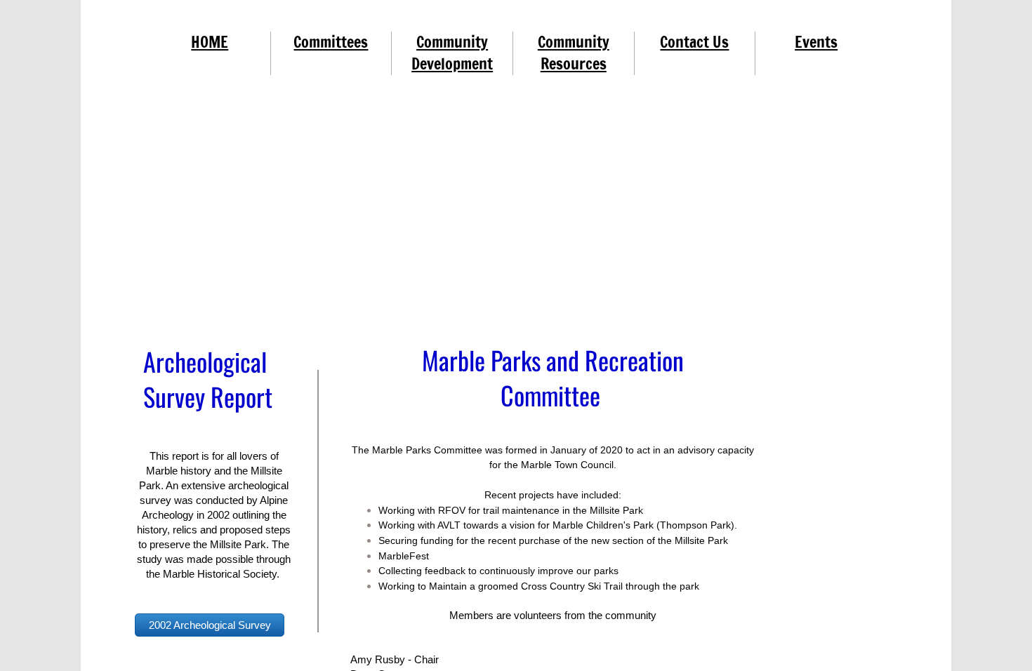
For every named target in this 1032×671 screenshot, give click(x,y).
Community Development (452, 52)
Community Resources (573, 52)
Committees (330, 42)
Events (816, 42)
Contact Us (694, 42)
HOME (209, 42)
